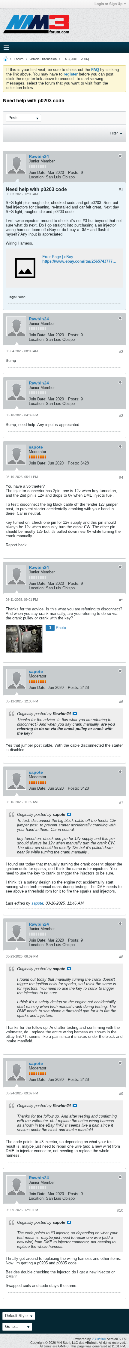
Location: (37, 177)
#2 (121, 352)
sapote (36, 447)
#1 (121, 189)
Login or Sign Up (108, 4)
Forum (18, 59)
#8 (121, 957)
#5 (121, 600)
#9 (121, 1094)
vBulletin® (99, 1339)
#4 (121, 477)
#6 (121, 702)
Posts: (74, 172)
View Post (75, 713)
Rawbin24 (39, 156)
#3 (121, 416)
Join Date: (37, 172)
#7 (121, 802)
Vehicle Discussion (43, 59)
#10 (120, 1210)
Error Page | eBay (57, 256)
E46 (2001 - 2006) (76, 59)
